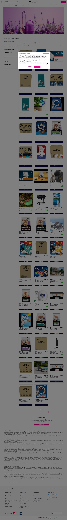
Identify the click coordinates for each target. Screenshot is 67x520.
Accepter (37, 66)
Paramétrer (30, 66)
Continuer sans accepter (46, 53)
